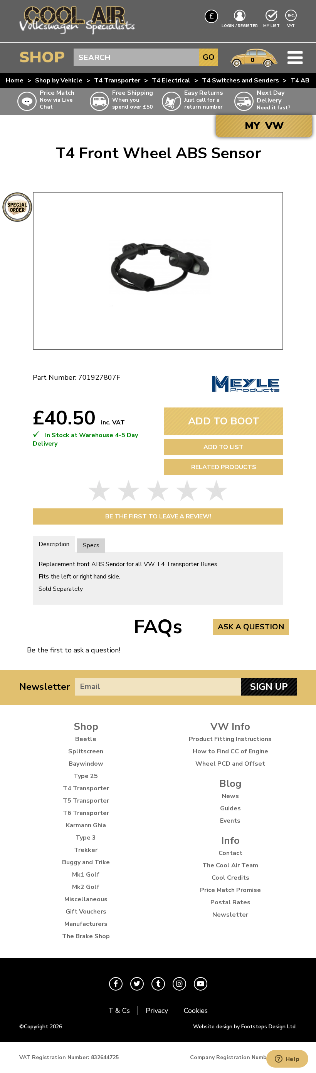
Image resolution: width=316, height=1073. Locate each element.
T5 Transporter (86, 800)
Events (230, 820)
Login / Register (240, 26)
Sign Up (269, 687)
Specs (91, 545)
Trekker (85, 850)
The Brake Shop (86, 936)
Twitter (137, 984)
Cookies (196, 1010)
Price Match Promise (230, 890)
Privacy (157, 1010)
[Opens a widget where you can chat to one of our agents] (287, 1059)
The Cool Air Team (230, 865)
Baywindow (86, 763)
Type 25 (86, 776)
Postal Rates (230, 902)
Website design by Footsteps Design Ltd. (245, 1026)
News (230, 796)
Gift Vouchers (86, 911)
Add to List (223, 447)
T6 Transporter (86, 813)
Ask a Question (251, 627)
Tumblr (158, 984)
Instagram (179, 984)
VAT (292, 26)
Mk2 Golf (85, 887)
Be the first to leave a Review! (158, 516)
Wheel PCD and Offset (230, 763)
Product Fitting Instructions (230, 739)
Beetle (85, 739)
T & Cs (119, 1010)
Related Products (223, 467)
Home (15, 80)
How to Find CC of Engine (230, 751)
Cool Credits (230, 877)
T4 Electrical (171, 80)
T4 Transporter (117, 80)
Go (209, 57)
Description (54, 544)
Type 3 (86, 837)
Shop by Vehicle (58, 80)
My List (271, 26)
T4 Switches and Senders (240, 80)
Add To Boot (223, 421)
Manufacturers (86, 924)
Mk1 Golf (85, 874)
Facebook (116, 984)
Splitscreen (85, 751)
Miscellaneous (86, 899)
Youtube (200, 984)
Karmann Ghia (86, 825)
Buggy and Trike (86, 862)
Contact (230, 853)
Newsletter (44, 687)
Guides (230, 808)
